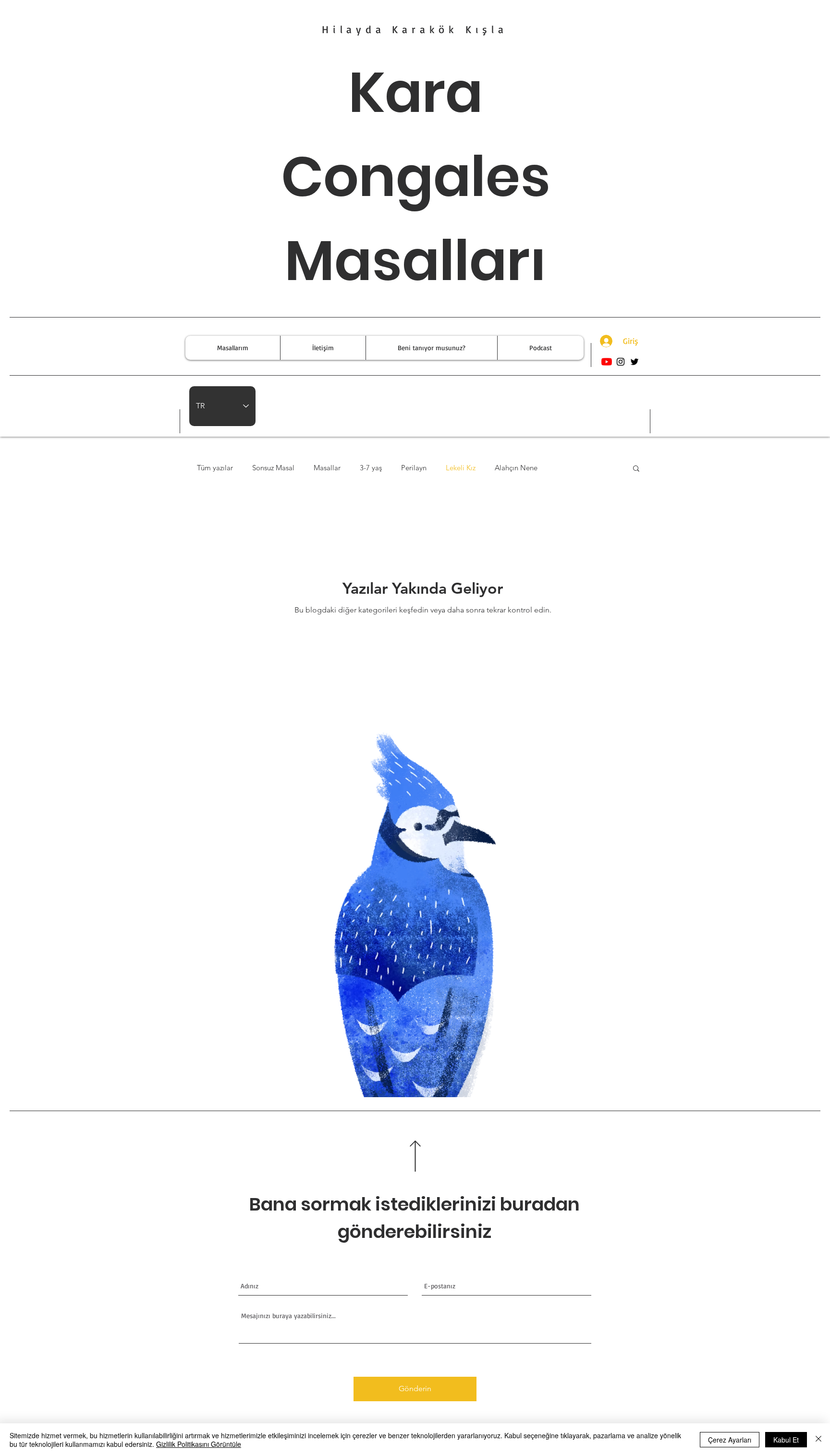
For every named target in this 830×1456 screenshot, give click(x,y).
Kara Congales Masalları (415, 176)
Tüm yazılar (215, 468)
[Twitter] (634, 361)
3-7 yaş (371, 468)
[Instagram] (620, 361)
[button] (636, 469)
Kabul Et (786, 1439)
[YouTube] (606, 361)
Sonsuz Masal (273, 468)
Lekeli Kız (461, 468)
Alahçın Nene (516, 468)
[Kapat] (818, 1439)
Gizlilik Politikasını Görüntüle (198, 1444)
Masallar (327, 468)
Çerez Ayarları (729, 1439)
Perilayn (414, 468)
